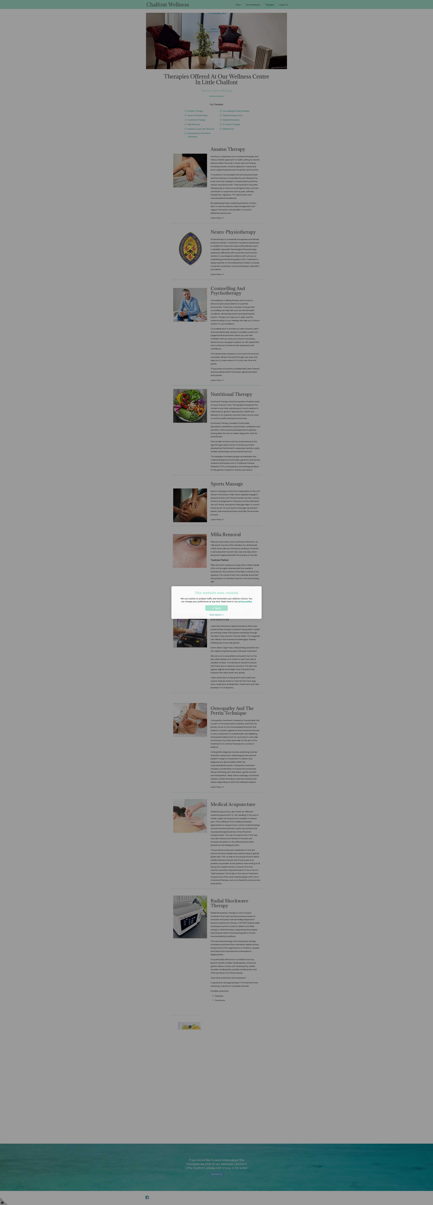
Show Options (216, 615)
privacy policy (245, 601)
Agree (217, 608)
